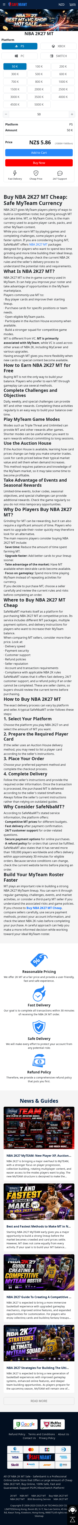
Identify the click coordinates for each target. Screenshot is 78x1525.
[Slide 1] (39, 26)
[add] (72, 114)
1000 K (63, 82)
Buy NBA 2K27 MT (58, 1495)
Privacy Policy (47, 1438)
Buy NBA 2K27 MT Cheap (44, 908)
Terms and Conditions (41, 1434)
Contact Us (29, 1438)
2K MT (13, 1495)
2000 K (39, 89)
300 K (15, 74)
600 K (63, 74)
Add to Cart (39, 153)
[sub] (6, 114)
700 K (15, 82)
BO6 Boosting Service (39, 1499)
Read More (39, 1401)
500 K (39, 74)
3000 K (14, 97)
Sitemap (39, 1516)
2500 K (63, 89)
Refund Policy (17, 1434)
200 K (63, 66)
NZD (62, 5)
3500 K (39, 97)
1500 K (14, 89)
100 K (39, 66)
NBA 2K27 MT (38, 244)
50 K (15, 66)
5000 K (39, 104)
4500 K (14, 104)
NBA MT (24, 1495)
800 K (39, 82)
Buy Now (39, 163)
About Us (63, 1434)
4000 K (63, 97)
